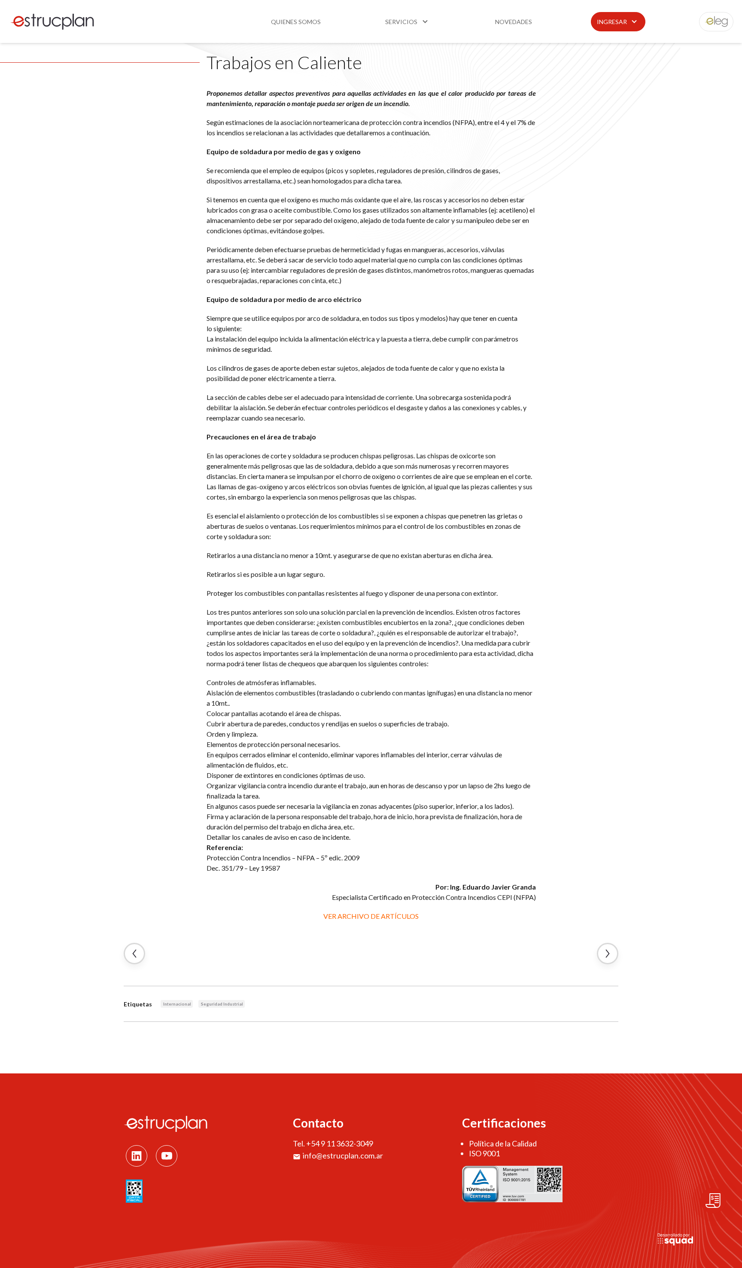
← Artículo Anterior (134, 953)
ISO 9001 (484, 1153)
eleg (711, 21)
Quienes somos (296, 21)
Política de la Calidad (503, 1143)
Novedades (513, 21)
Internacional (177, 1003)
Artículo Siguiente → (607, 953)
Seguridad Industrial (222, 1003)
